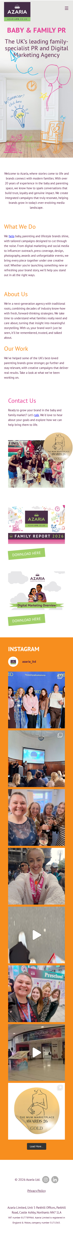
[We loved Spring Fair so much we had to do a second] (36, 1052)
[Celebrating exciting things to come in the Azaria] (36, 817)
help (11, 236)
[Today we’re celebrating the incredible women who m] (36, 993)
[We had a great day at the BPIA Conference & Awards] (36, 758)
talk (36, 415)
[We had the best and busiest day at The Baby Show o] (36, 935)
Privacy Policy (36, 1191)
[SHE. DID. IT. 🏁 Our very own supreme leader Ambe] (36, 876)
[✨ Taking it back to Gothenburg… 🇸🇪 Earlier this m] (36, 700)
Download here (26, 553)
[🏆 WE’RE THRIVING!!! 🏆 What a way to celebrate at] (36, 1111)
